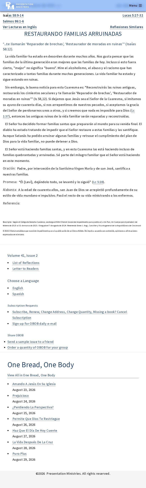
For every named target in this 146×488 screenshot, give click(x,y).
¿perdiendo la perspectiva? (33, 407)
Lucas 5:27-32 (132, 15)
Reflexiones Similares (126, 27)
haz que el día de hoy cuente (34, 430)
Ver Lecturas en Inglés (20, 27)
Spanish (18, 294)
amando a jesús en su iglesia (34, 384)
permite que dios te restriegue (36, 419)
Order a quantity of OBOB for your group (37, 347)
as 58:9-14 (16, 15)
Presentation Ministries (24, 5)
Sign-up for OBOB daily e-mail (34, 323)
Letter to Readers (25, 269)
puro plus (19, 454)
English (17, 288)
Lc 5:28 (98, 182)
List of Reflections (25, 263)
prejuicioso (20, 396)
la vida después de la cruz (32, 442)
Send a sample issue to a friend (30, 342)
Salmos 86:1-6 (13, 21)
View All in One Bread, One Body (31, 375)
